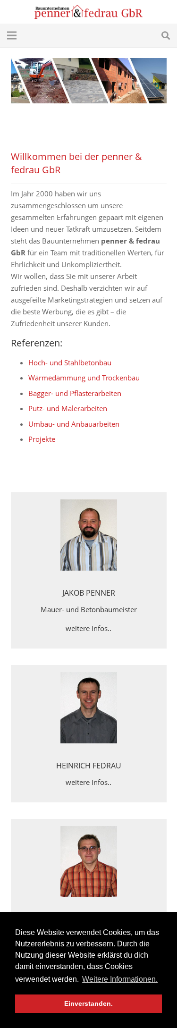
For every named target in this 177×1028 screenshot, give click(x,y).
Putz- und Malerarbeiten (67, 408)
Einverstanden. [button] (88, 1003)
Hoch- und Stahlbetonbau (69, 362)
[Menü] (11, 35)
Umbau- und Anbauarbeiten (73, 424)
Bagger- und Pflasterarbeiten (74, 393)
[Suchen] (166, 35)
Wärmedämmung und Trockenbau (84, 377)
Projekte (41, 439)
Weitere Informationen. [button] (120, 979)
